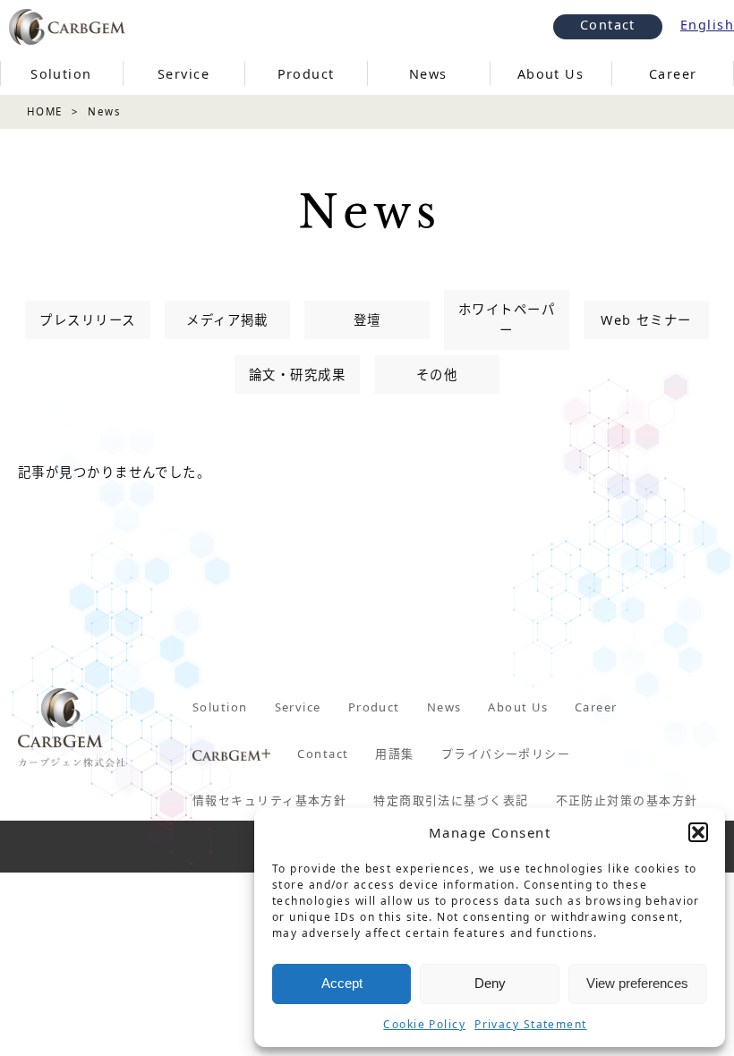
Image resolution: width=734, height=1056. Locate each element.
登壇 (367, 319)
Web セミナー (646, 319)
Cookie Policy (424, 1024)
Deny (490, 983)
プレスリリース (87, 319)
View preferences (637, 983)
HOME (45, 111)
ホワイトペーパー (506, 319)
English (707, 24)
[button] (698, 832)
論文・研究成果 (297, 374)
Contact (608, 24)
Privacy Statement (530, 1024)
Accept (342, 983)
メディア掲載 (227, 319)
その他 (436, 374)
